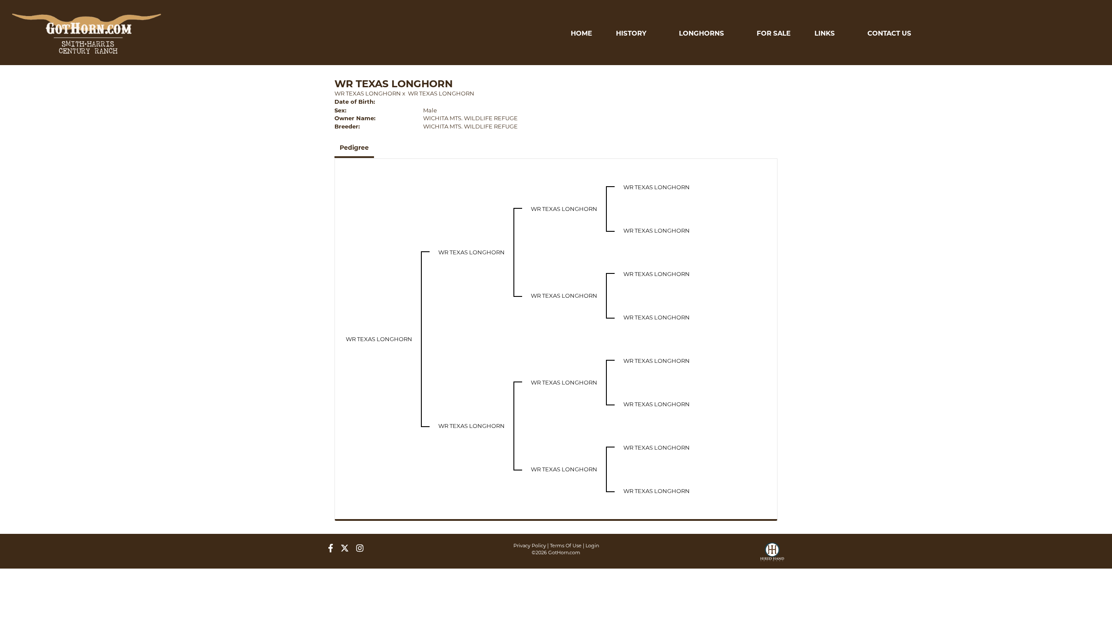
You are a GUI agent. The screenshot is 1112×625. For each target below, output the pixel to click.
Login (592, 546)
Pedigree (354, 147)
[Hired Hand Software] (772, 556)
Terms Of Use (566, 546)
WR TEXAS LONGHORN (367, 93)
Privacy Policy (529, 546)
